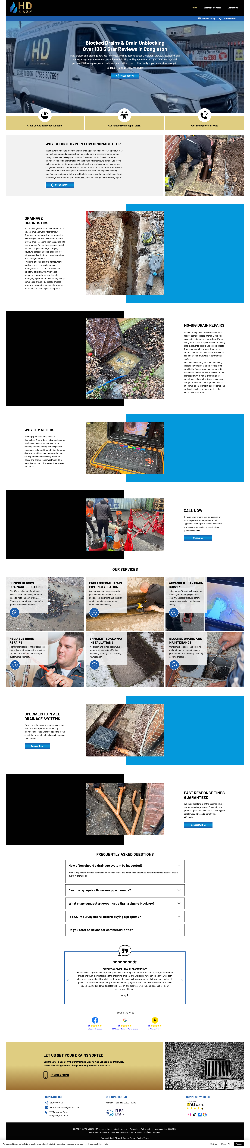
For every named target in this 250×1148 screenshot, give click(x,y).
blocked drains (87, 154)
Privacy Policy (103, 1144)
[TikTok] (194, 1114)
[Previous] (68, 981)
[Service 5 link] (94, 665)
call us (83, 177)
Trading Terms (143, 1138)
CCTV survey (101, 167)
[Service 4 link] (15, 665)
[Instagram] (189, 1114)
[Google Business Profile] (205, 1114)
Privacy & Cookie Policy (124, 1138)
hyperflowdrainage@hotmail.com (65, 1107)
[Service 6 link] (174, 665)
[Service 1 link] (15, 613)
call (215, 520)
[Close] (246, 1144)
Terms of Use (107, 1138)
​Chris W (125, 988)
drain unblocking (214, 362)
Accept (239, 1144)
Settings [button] (213, 1144)
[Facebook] (200, 1114)
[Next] (182, 981)
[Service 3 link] (174, 613)
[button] (212, 8)
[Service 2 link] (94, 613)
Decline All (225, 1144)
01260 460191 (60, 1075)
